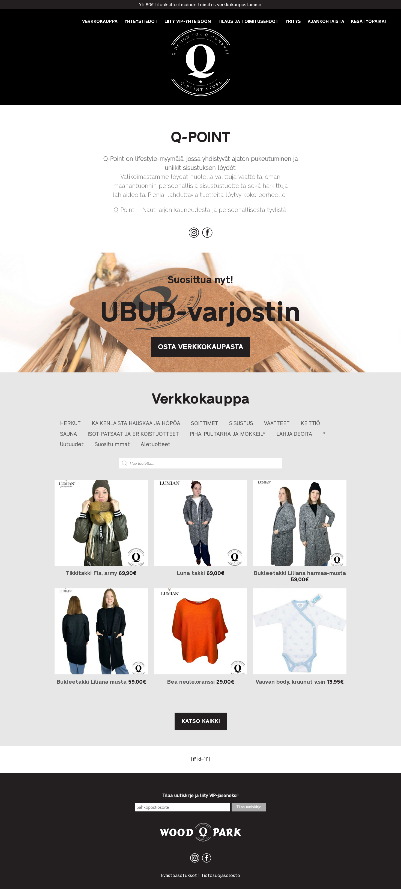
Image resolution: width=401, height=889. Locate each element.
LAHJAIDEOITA (294, 433)
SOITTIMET (204, 423)
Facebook (206, 862)
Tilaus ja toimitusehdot (248, 21)
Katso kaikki (200, 721)
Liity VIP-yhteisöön (187, 21)
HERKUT (70, 423)
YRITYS (293, 21)
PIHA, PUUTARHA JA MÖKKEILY (227, 433)
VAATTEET (277, 423)
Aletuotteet (155, 444)
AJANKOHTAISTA (326, 21)
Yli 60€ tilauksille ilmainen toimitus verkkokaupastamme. (200, 4)
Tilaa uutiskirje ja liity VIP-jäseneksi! (200, 795)
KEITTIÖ (310, 423)
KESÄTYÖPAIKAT (369, 21)
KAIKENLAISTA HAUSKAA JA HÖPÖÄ (136, 423)
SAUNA (68, 433)
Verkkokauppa (100, 21)
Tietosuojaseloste (220, 875)
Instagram (194, 862)
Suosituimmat (112, 444)
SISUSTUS (241, 423)
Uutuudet (72, 444)
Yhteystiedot (141, 21)
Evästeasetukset (179, 875)
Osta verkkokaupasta (200, 346)
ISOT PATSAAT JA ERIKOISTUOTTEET (133, 433)
